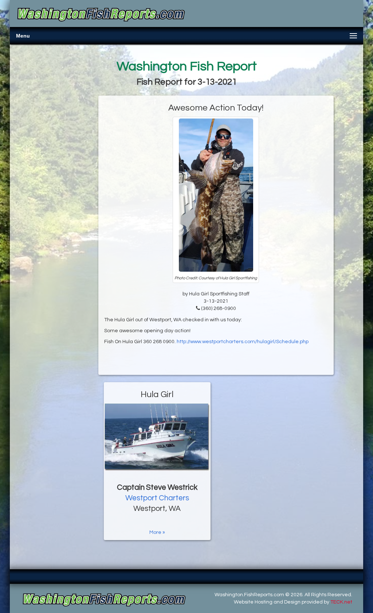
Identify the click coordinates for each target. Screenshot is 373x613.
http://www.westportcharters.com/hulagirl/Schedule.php (243, 341)
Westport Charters (157, 498)
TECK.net (341, 602)
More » (157, 532)
